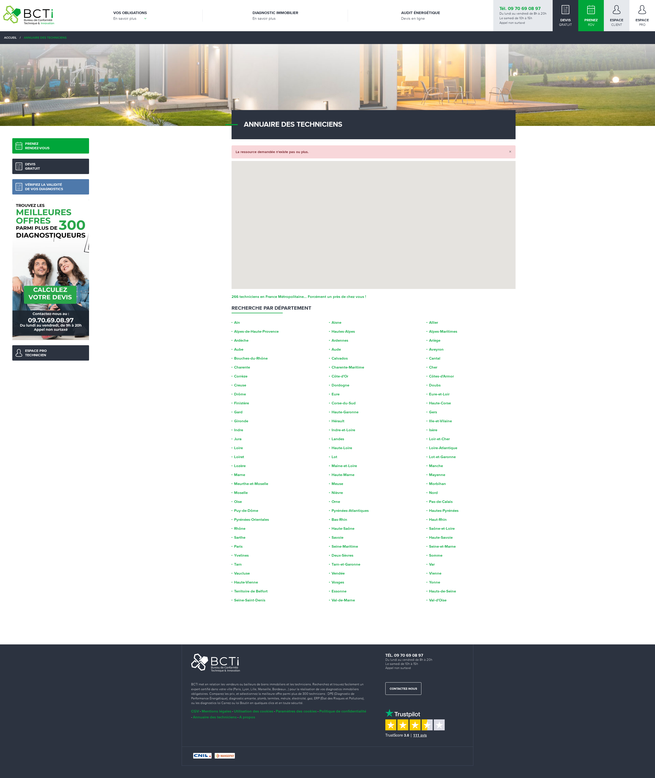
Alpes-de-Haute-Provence (256, 331)
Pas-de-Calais (441, 502)
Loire (238, 448)
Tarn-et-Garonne (346, 564)
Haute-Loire (342, 448)
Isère (433, 430)
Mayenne (437, 475)
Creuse (240, 385)
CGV (195, 711)
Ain (237, 322)
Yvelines (241, 555)
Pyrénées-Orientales (251, 519)
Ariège (434, 340)
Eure (336, 394)
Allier (433, 322)
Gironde (241, 421)
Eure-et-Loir (439, 394)
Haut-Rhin (438, 519)
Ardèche (241, 340)
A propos (247, 717)
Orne (336, 502)
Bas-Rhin (339, 519)
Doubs (435, 385)
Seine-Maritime (345, 546)
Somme (435, 555)
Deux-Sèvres (342, 555)
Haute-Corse (440, 403)
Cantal (434, 358)
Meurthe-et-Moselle (251, 484)
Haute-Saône (343, 528)
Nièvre (337, 493)
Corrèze (240, 376)
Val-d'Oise (437, 600)
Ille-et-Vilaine (440, 421)
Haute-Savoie (441, 537)
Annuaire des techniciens (215, 717)
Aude (336, 349)
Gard (238, 412)
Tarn (238, 564)
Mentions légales (216, 711)
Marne (239, 475)
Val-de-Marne (343, 600)
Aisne (336, 322)
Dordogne (340, 385)
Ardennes (340, 340)
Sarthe (239, 537)
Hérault (338, 421)
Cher (433, 367)
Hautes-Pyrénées (443, 511)
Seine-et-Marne (442, 546)
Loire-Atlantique (443, 448)
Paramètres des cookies (296, 711)
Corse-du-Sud (344, 403)
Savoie (337, 537)
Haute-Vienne (246, 582)
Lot (334, 457)
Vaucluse (242, 573)
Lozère (240, 466)
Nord (433, 493)
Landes (338, 439)
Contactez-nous (403, 688)
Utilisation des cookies (253, 711)
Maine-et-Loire (344, 466)
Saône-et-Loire (442, 528)
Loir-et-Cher (439, 439)
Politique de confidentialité (342, 711)
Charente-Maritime (348, 367)
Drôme (240, 394)
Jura (238, 439)
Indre (238, 430)
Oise (238, 502)
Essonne (339, 591)
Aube (238, 349)
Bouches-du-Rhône (251, 358)
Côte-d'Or (340, 376)
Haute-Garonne (345, 412)
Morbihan (437, 484)
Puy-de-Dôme (246, 511)
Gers (433, 412)
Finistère (241, 403)
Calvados (340, 358)
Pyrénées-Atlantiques (350, 511)
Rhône (239, 528)
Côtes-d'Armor (441, 376)
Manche (436, 466)
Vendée (338, 573)
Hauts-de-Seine (442, 591)
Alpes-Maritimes (443, 331)
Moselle (241, 493)
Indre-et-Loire (343, 430)
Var (432, 564)
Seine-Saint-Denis (249, 600)
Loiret (239, 457)
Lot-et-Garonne (442, 457)
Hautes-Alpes (343, 331)
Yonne (434, 582)
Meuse (337, 484)
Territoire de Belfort (251, 591)
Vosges (338, 582)
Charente (242, 367)
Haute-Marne (343, 475)
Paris (238, 546)
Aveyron (436, 349)
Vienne (435, 573)
